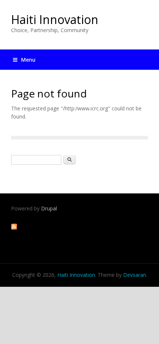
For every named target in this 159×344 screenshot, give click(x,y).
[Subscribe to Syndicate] (14, 227)
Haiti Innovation (54, 19)
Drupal (49, 208)
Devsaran (134, 274)
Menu (28, 59)
